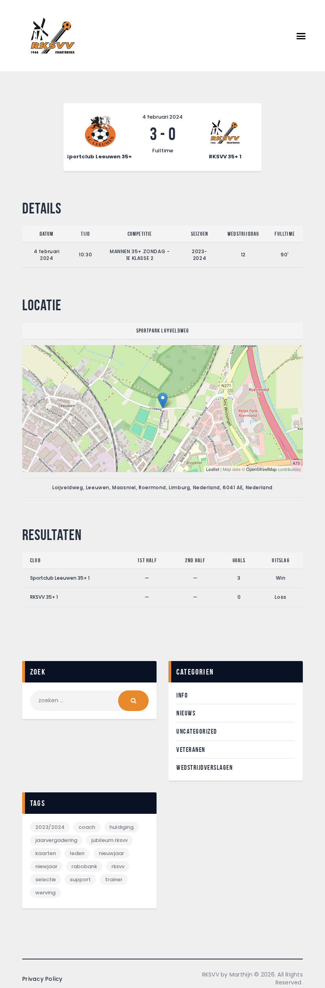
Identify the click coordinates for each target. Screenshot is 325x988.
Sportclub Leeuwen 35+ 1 (60, 578)
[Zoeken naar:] (89, 700)
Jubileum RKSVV (109, 840)
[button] (301, 35)
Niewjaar (46, 866)
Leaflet (212, 469)
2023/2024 (50, 827)
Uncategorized (196, 731)
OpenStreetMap (261, 469)
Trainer (113, 879)
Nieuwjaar (111, 853)
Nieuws (185, 713)
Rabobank (84, 866)
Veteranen (190, 749)
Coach (86, 827)
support (80, 879)
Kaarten (45, 853)
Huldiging (121, 827)
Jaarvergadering (56, 840)
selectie (45, 879)
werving (45, 892)
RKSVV (117, 866)
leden (77, 853)
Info (182, 695)
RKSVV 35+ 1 (44, 597)
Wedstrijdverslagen (204, 767)
